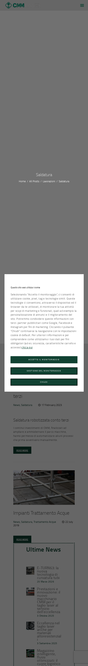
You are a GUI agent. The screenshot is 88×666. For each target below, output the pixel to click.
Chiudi (44, 382)
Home (22, 181)
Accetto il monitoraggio (43, 359)
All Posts (34, 181)
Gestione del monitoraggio (44, 370)
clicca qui (27, 347)
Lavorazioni (49, 181)
